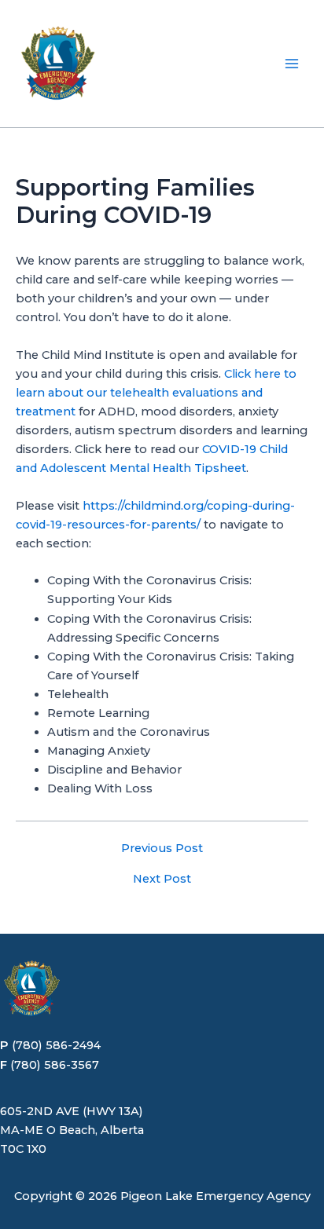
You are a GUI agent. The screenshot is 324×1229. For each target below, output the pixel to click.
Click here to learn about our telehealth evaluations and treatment (156, 393)
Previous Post (162, 848)
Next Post (162, 879)
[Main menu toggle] (291, 63)
